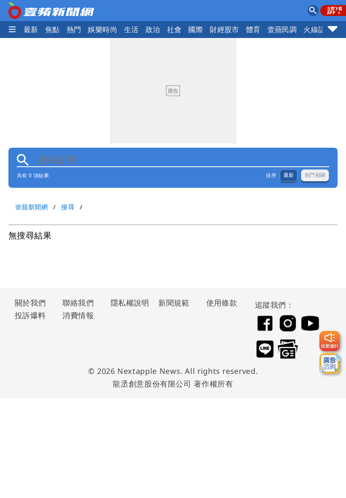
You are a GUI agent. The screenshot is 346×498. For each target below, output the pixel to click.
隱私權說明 (127, 303)
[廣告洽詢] (329, 363)
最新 (31, 29)
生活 (131, 29)
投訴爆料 (30, 315)
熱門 (74, 29)
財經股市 (224, 29)
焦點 (52, 29)
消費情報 (78, 315)
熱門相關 (315, 175)
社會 (174, 29)
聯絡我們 (78, 303)
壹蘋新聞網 (31, 207)
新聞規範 (173, 303)
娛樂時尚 (102, 29)
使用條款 (222, 303)
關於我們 (30, 303)
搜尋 (67, 207)
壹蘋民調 (282, 29)
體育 (253, 29)
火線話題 (318, 29)
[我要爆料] (329, 341)
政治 (153, 29)
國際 (195, 29)
